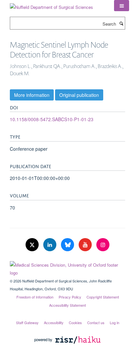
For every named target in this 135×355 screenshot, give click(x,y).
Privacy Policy (70, 297)
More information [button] (31, 95)
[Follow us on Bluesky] (68, 245)
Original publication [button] (79, 95)
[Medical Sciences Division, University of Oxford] (67, 267)
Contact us (96, 322)
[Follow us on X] (33, 245)
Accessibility (54, 322)
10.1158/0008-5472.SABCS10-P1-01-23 (51, 119)
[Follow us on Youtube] (86, 245)
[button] (121, 5)
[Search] (121, 23)
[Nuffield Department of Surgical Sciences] (51, 5)
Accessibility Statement (67, 305)
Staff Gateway (27, 322)
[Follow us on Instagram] (102, 245)
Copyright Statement (103, 297)
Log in (114, 322)
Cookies (75, 322)
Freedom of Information (34, 297)
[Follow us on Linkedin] (50, 245)
